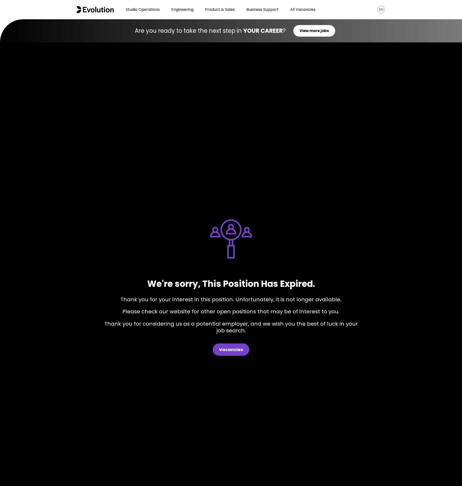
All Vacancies (302, 9)
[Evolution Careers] (95, 9)
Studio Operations (143, 9)
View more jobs (314, 30)
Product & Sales (220, 9)
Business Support (262, 9)
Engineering (182, 9)
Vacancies (231, 350)
